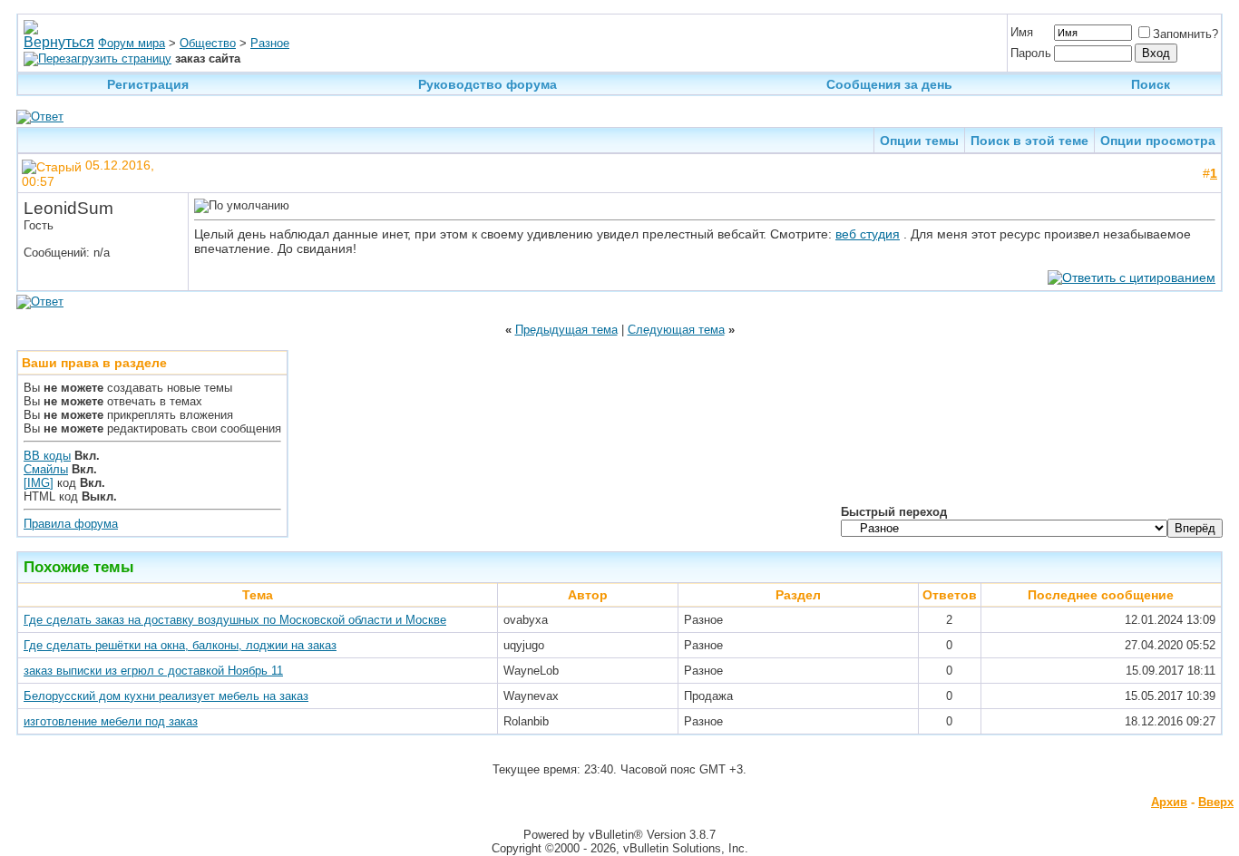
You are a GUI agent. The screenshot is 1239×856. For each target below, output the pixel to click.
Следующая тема (676, 329)
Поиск (1150, 84)
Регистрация (148, 84)
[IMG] (39, 483)
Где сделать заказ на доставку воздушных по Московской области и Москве (235, 620)
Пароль (1030, 53)
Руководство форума (487, 84)
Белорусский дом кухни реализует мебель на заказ (166, 696)
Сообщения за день (889, 84)
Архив (1169, 802)
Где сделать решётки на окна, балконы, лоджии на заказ (180, 645)
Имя (1021, 32)
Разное (269, 43)
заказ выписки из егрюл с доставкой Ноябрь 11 (153, 670)
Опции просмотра (1157, 140)
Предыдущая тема (566, 329)
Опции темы (919, 140)
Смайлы (46, 469)
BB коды (47, 455)
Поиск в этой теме (1029, 140)
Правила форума (71, 523)
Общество (208, 43)
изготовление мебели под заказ (111, 721)
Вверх (1216, 802)
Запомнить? (1185, 34)
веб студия (867, 234)
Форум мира (131, 43)
